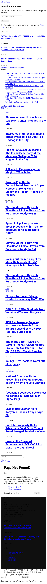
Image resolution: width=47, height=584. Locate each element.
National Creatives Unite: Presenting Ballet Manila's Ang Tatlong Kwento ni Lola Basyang (25, 379)
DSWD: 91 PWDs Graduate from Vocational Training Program (25, 311)
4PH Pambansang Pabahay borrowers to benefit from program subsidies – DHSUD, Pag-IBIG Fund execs (23, 327)
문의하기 (12, 558)
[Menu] (2, 459)
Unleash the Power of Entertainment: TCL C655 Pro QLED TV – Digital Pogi (23, 444)
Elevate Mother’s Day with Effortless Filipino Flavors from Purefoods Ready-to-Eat (25, 210)
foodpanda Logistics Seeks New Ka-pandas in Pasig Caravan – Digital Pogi (25, 396)
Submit (25, 577)
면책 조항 (12, 555)
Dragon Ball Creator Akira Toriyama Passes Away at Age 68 (24, 412)
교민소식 (9, 202)
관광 (7, 112)
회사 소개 (12, 560)
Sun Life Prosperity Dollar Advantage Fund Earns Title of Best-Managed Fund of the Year (25, 428)
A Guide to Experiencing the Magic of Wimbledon (22, 171)
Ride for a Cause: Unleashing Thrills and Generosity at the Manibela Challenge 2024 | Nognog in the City (23, 154)
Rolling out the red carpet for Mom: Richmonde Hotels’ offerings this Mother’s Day (23, 262)
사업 (7, 289)
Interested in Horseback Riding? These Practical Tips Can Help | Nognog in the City (25, 137)
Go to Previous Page (15, 487)
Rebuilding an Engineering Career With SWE (21, 102)
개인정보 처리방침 (15, 553)
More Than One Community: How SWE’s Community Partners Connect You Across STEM (25, 91)
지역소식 (9, 291)
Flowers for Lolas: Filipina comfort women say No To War (24, 298)
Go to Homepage (14, 489)
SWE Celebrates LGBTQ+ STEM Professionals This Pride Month (17, 526)
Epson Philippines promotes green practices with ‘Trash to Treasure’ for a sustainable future (24, 228)
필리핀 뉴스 (10, 371)
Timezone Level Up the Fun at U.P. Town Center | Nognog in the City (25, 120)
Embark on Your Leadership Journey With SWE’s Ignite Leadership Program (21, 48)
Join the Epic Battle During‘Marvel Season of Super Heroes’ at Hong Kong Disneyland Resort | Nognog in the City (24, 189)
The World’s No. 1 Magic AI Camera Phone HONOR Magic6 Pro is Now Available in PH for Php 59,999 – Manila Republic (24, 346)
